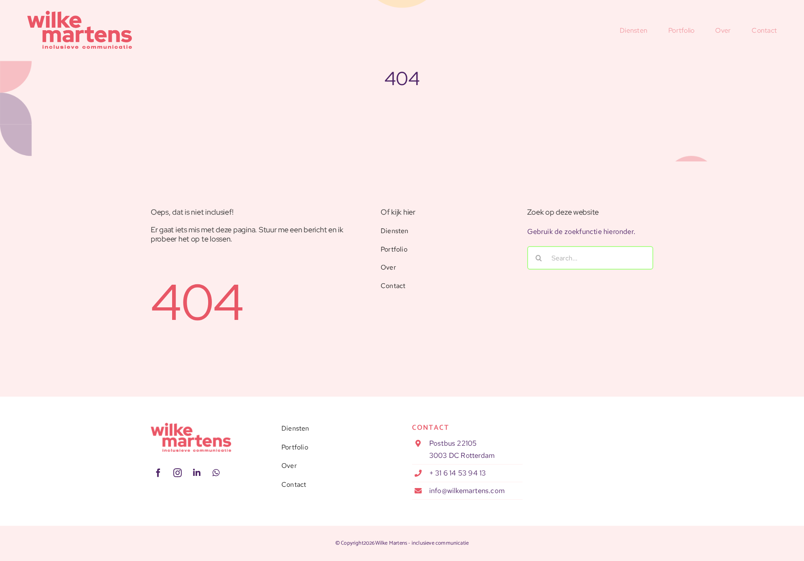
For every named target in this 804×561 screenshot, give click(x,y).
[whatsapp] (216, 472)
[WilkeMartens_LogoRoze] (191, 426)
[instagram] (177, 472)
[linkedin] (196, 472)
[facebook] (158, 472)
